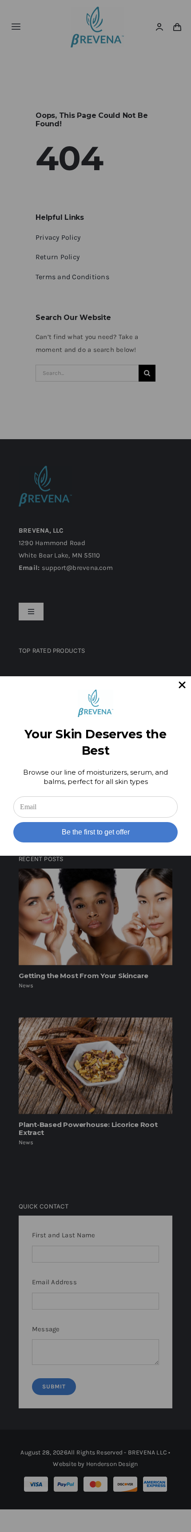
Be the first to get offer (96, 832)
